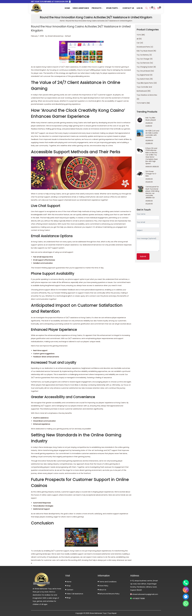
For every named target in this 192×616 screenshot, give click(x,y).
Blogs (68, 598)
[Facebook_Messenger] (186, 597)
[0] (150, 8)
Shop (68, 586)
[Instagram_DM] (186, 590)
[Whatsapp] (186, 604)
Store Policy (103, 586)
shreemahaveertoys (55, 36)
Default (68, 36)
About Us (102, 590)
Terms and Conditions (107, 582)
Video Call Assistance (74, 594)
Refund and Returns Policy (109, 594)
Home (62, 21)
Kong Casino (47, 67)
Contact (69, 590)
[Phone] (186, 583)
